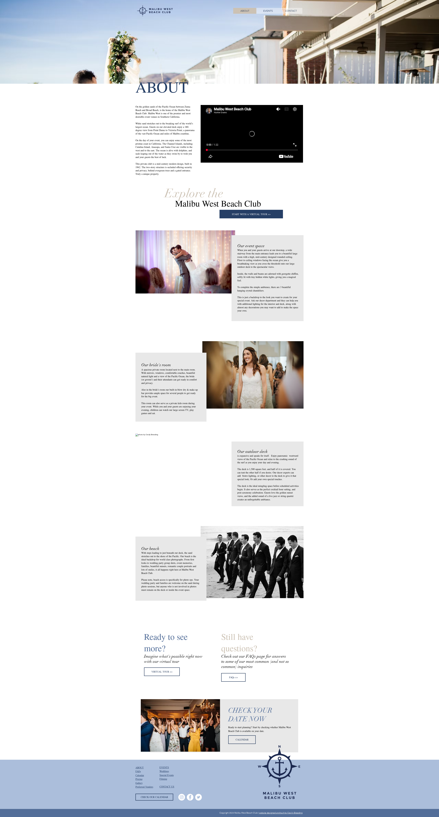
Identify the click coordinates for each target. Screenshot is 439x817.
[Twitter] (198, 797)
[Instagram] (181, 797)
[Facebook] (190, 797)
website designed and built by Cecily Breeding (280, 813)
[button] (185, 261)
